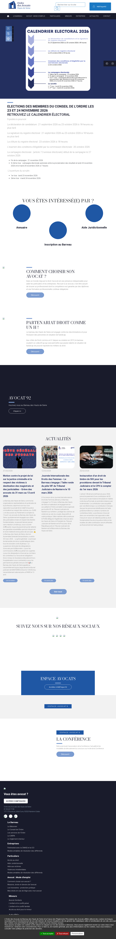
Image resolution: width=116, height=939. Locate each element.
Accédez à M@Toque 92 (58, 687)
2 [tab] (54, 63)
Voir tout (58, 591)
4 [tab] (61, 63)
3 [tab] (58, 63)
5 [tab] (65, 63)
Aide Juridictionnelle (15, 863)
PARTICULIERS (55, 16)
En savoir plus (48, 580)
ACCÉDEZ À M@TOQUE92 (15, 801)
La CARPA (11, 836)
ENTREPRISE (80, 16)
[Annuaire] (9, 28)
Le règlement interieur (15, 839)
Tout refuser (63, 934)
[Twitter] (61, 636)
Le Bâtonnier (12, 826)
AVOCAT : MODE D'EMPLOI (35, 16)
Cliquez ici (17, 411)
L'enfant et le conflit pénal (19, 903)
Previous (107, 63)
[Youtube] (64, 636)
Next (112, 63)
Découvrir (35, 295)
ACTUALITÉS (94, 16)
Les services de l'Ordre (16, 833)
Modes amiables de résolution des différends (24, 851)
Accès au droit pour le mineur (20, 909)
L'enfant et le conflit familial (19, 906)
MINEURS (68, 16)
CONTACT (106, 16)
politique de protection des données (29, 929)
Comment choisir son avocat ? (19, 881)
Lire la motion (10, 580)
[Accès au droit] (9, 38)
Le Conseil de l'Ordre (15, 830)
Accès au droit (13, 860)
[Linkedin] (57, 636)
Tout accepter (47, 934)
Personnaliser (77, 934)
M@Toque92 (101, 6)
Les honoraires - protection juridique (21, 888)
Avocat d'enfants (15, 900)
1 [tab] (51, 63)
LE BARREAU (17, 16)
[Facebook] (53, 636)
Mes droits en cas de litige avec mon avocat (24, 891)
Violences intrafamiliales (16, 870)
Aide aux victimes (14, 866)
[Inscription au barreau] (9, 33)
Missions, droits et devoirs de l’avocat (21, 885)
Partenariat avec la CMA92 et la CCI (20, 848)
